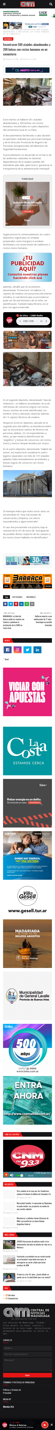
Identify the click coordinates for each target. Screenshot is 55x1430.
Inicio (6, 30)
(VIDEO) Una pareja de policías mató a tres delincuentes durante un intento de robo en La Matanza (34, 1244)
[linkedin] (37, 649)
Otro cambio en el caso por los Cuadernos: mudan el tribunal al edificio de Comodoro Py (34, 1192)
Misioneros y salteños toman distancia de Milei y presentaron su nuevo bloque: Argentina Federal (33, 1221)
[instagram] (18, 649)
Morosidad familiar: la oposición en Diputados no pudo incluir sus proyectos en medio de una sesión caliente (34, 1206)
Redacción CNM (12, 59)
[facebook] (8, 649)
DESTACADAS (17, 597)
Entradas (11, 1295)
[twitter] (27, 649)
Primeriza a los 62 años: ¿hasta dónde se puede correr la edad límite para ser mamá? (34, 1276)
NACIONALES (16, 30)
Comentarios (12, 1298)
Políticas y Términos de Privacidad (12, 1391)
